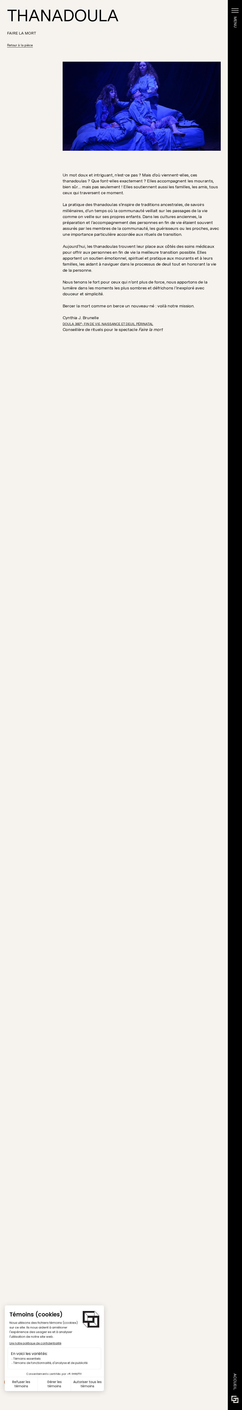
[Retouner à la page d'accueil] (234, 1399)
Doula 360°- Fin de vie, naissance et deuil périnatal (108, 324)
